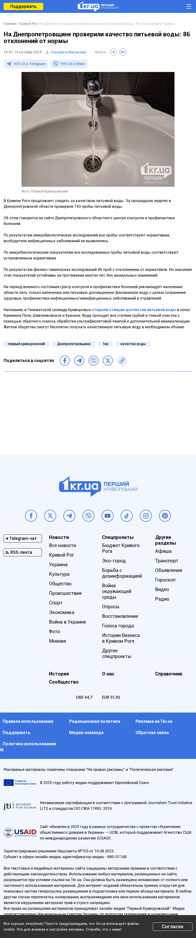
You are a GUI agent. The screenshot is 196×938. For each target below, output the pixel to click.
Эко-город (114, 561)
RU (123, 52)
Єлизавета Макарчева (68, 52)
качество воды (133, 344)
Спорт (55, 603)
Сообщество (64, 682)
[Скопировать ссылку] (122, 361)
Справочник (168, 674)
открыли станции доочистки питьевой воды (134, 309)
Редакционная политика (94, 721)
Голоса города (118, 626)
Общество (60, 584)
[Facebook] (65, 361)
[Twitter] (108, 361)
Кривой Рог (61, 555)
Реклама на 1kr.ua (154, 721)
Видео (162, 589)
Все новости (62, 545)
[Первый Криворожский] (98, 6)
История (59, 674)
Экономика (61, 612)
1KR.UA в (29, 64)
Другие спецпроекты (116, 653)
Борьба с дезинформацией (122, 573)
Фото (54, 631)
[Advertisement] (98, 409)
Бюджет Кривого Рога (121, 548)
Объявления (168, 570)
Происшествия (65, 593)
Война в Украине (67, 622)
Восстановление (120, 616)
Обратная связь (152, 732)
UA (113, 52)
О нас (108, 674)
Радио (162, 599)
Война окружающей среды (116, 591)
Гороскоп (165, 580)
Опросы (111, 606)
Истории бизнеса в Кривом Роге (121, 638)
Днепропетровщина (73, 344)
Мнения (57, 641)
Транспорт (166, 561)
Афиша (163, 551)
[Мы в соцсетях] (31, 516)
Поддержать (23, 6)
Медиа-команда (86, 732)
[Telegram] (79, 361)
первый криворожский (26, 344)
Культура (59, 574)
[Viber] (93, 361)
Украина (58, 564)
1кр (105, 344)
